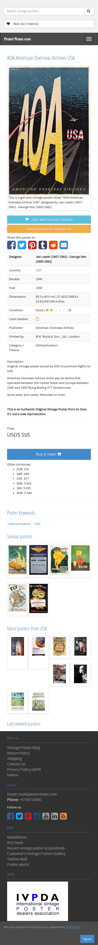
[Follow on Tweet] (20, 817)
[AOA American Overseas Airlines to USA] (17, 561)
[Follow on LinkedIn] (55, 817)
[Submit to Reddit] (54, 247)
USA (38, 270)
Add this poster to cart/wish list (49, 229)
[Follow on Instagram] (38, 817)
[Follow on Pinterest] (29, 817)
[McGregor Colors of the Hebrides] (38, 702)
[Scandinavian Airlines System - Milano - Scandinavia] (38, 561)
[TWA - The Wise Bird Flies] (38, 599)
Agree (87, 939)
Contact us (16, 764)
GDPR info (73, 927)
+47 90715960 (30, 799)
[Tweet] (22, 247)
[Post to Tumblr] (43, 247)
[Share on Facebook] (12, 247)
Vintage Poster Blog (23, 747)
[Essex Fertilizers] (59, 647)
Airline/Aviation (19, 524)
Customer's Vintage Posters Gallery (36, 853)
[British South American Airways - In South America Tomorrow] (59, 561)
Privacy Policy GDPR (24, 769)
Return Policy (18, 753)
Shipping (14, 758)
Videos (12, 775)
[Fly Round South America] (17, 599)
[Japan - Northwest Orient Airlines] (59, 674)
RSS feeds (15, 842)
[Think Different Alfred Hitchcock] (80, 674)
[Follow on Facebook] (11, 817)
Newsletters (17, 837)
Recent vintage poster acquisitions (35, 848)
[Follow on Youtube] (46, 817)
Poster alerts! (18, 864)
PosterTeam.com (17, 39)
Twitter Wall (17, 859)
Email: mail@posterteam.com (32, 794)
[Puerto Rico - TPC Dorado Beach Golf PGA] (17, 702)
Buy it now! (46, 454)
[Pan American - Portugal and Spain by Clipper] (80, 647)
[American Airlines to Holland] (80, 561)
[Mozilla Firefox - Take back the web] (38, 652)
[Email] (64, 247)
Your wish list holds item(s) (51, 219)
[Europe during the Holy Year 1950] (17, 652)
